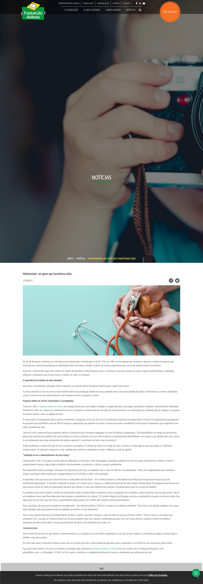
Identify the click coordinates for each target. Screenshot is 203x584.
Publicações (88, 3)
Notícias (130, 9)
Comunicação (103, 3)
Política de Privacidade (157, 575)
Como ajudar (113, 9)
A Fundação (71, 9)
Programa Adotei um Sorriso (105, 548)
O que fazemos (92, 9)
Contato (116, 3)
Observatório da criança (69, 3)
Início (70, 258)
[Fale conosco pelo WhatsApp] (196, 573)
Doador (126, 3)
